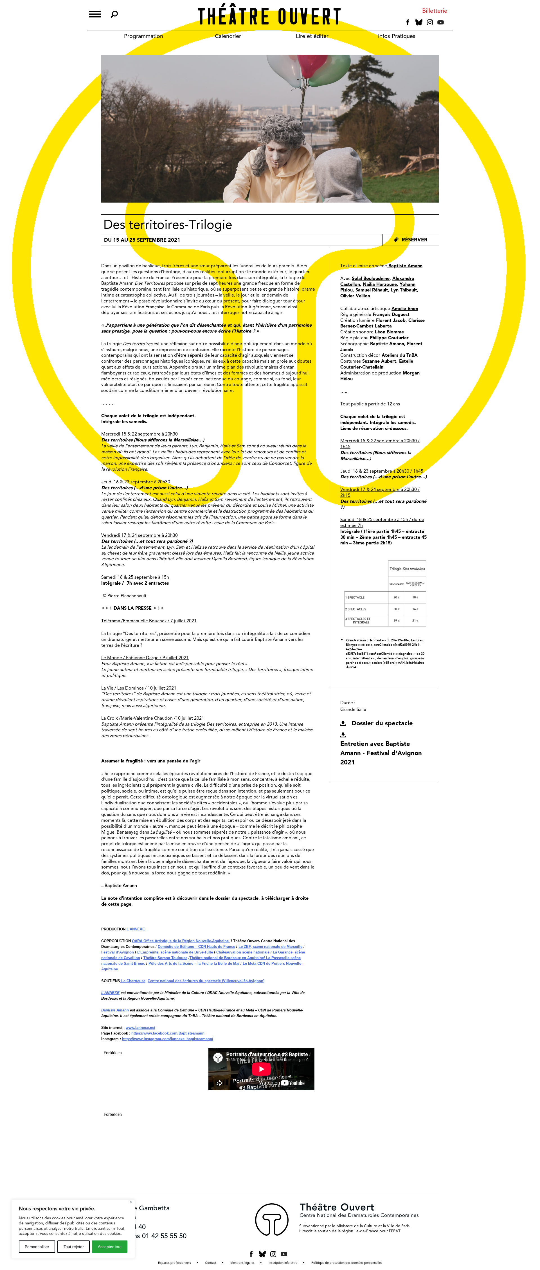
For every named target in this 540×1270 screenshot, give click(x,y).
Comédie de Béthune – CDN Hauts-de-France (196, 946)
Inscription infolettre (283, 1263)
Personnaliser (37, 1246)
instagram (430, 22)
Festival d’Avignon (117, 952)
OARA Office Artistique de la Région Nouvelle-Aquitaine (181, 941)
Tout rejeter (74, 1246)
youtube (440, 22)
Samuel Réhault (372, 290)
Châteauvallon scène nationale (242, 952)
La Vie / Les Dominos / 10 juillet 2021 (138, 688)
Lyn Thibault (404, 290)
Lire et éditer (312, 36)
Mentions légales (242, 1263)
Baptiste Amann (117, 283)
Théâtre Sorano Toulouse (165, 958)
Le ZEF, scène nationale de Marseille (270, 946)
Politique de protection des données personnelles (346, 1263)
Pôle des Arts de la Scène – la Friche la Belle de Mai (193, 963)
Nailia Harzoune (380, 284)
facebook (408, 22)
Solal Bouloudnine (371, 278)
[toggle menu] (95, 13)
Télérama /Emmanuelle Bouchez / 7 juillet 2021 (149, 620)
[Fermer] (131, 1202)
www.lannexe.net (140, 1028)
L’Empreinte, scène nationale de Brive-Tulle (175, 952)
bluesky (419, 22)
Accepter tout (110, 1246)
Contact (210, 1263)
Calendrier (228, 36)
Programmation (143, 36)
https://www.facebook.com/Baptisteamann (167, 1033)
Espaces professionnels (174, 1263)
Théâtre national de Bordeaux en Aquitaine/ (227, 958)
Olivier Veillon (355, 296)
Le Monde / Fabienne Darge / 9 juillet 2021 (145, 657)
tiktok (448, 23)
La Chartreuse (132, 981)
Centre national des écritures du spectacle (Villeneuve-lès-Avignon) (206, 981)
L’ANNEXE (136, 929)
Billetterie (434, 11)
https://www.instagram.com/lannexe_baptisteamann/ (167, 1039)
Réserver (415, 240)
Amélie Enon (405, 308)
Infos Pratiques (396, 36)
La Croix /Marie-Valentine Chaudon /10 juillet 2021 (152, 718)
